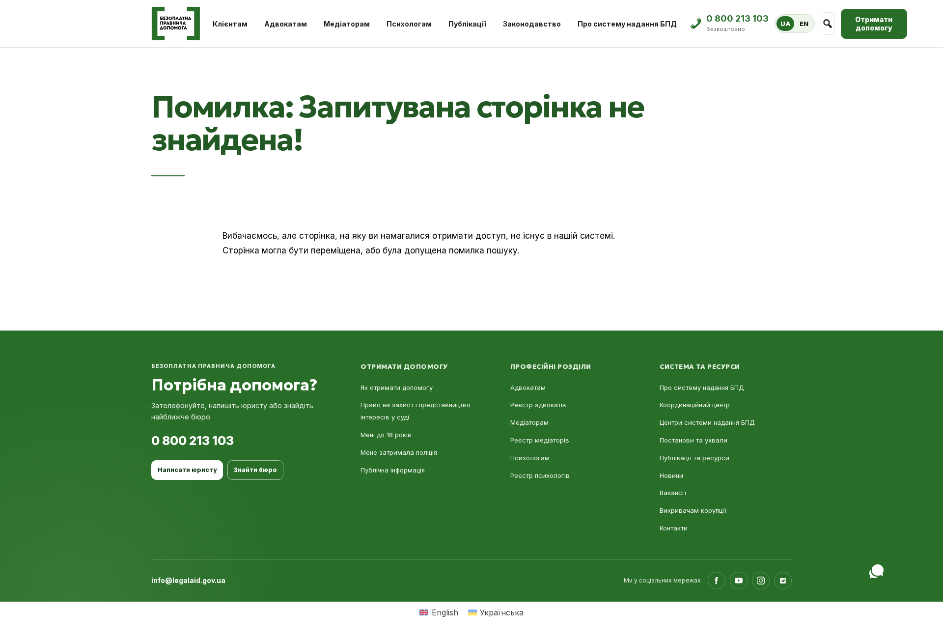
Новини (671, 475)
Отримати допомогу (873, 23)
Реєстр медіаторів (539, 440)
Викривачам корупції (693, 510)
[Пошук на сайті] (828, 23)
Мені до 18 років (386, 435)
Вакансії (673, 493)
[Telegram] (783, 580)
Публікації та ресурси (694, 458)
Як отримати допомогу (397, 387)
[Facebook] (716, 580)
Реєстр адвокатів (538, 405)
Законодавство (532, 24)
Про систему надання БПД (627, 24)
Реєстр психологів (540, 475)
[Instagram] (761, 580)
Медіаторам (347, 24)
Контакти (674, 528)
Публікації (467, 24)
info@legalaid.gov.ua (188, 580)
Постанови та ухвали (693, 440)
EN (804, 24)
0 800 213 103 (192, 440)
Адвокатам (285, 24)
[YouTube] (739, 580)
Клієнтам (230, 24)
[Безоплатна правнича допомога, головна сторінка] (175, 23)
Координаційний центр (695, 405)
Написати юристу (187, 469)
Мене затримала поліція (399, 452)
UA (785, 24)
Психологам (409, 24)
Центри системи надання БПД (707, 422)
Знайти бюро (255, 469)
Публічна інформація (393, 470)
